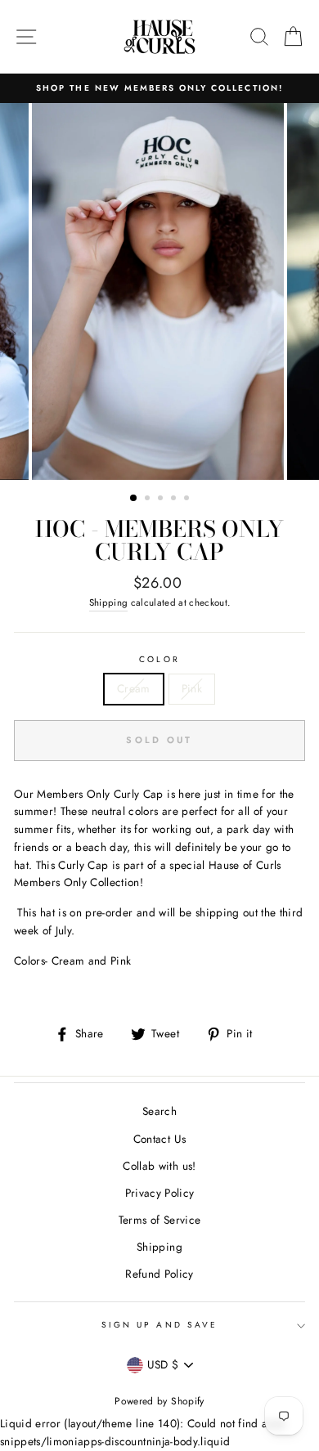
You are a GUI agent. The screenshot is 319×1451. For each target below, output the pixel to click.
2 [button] (149, 499)
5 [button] (188, 499)
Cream (134, 688)
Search (159, 1111)
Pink (192, 688)
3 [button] (162, 499)
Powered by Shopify (159, 1401)
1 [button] (134, 499)
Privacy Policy (160, 1193)
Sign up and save (159, 1325)
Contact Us (159, 1139)
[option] (159, 88)
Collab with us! (159, 1166)
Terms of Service (159, 1219)
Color (159, 659)
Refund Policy (159, 1273)
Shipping (108, 602)
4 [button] (175, 499)
